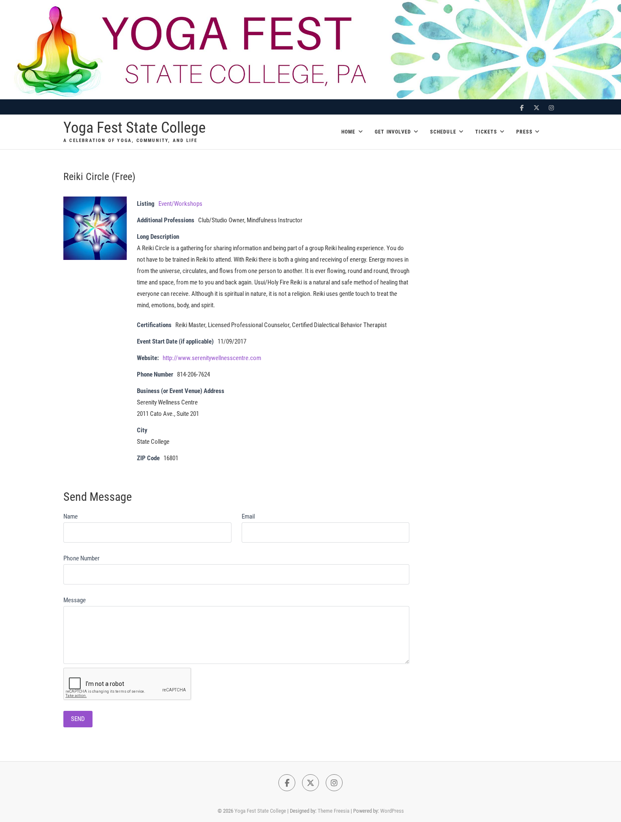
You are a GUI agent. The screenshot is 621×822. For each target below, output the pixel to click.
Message (74, 600)
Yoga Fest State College (134, 128)
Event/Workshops (180, 204)
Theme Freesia (333, 811)
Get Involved (393, 132)
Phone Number (81, 558)
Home (348, 132)
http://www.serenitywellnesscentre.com (212, 358)
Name (70, 516)
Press (524, 132)
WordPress (392, 811)
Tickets (486, 132)
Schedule (443, 132)
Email (248, 516)
